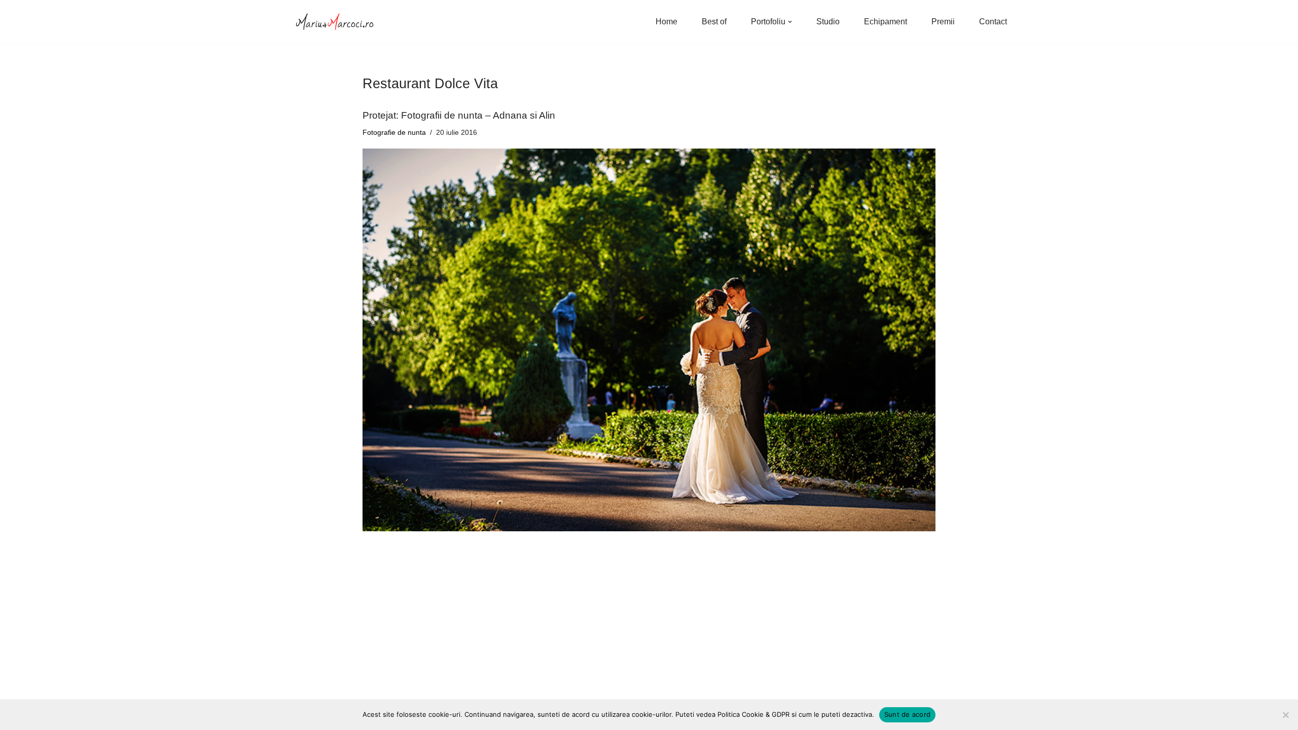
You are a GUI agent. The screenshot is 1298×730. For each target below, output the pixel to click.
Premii (943, 21)
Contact (993, 21)
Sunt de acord (907, 714)
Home (666, 21)
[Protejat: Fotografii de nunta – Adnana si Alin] (649, 340)
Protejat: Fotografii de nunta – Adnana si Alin (459, 115)
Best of (714, 21)
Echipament (885, 21)
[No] (1285, 715)
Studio (828, 21)
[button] (790, 22)
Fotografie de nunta (394, 132)
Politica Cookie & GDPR (753, 714)
